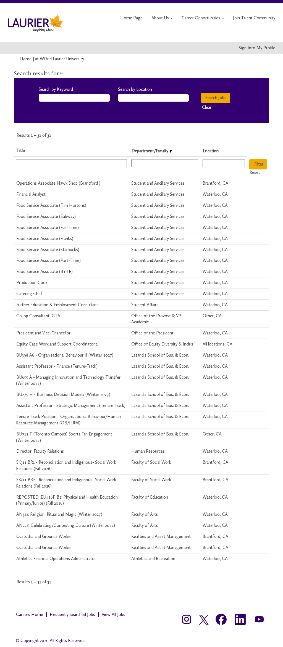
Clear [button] (206, 107)
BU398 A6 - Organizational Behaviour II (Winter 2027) (64, 355)
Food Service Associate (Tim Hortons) (51, 205)
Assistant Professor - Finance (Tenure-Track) (57, 366)
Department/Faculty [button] (150, 150)
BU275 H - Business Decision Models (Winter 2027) (63, 394)
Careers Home (29, 614)
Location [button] (211, 150)
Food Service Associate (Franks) (44, 238)
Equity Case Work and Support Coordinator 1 (57, 344)
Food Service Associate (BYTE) (44, 271)
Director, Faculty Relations (40, 451)
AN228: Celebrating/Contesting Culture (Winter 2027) (65, 525)
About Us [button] (160, 17)
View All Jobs (113, 614)
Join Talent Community (254, 17)
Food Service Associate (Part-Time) (48, 260)
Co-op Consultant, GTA (38, 315)
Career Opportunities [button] (201, 17)
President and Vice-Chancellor (43, 333)
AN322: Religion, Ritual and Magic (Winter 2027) (59, 514)
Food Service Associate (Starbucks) (47, 249)
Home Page (131, 17)
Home (26, 58)
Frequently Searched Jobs (72, 614)
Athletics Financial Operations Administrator (56, 558)
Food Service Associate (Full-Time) (47, 227)
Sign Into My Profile (257, 47)
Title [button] (20, 150)
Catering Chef (29, 293)
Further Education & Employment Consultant (57, 304)
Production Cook (32, 282)
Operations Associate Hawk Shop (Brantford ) (58, 183)
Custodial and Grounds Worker (44, 536)
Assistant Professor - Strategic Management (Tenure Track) (70, 405)
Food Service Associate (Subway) (46, 216)
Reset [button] (255, 172)
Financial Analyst (31, 194)
